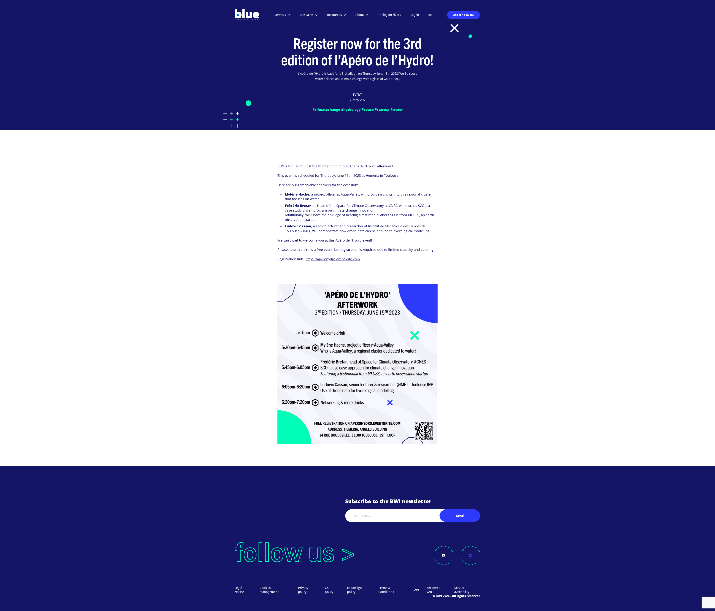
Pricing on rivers (389, 15)
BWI (280, 166)
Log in (414, 15)
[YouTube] (443, 555)
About (359, 15)
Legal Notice (239, 590)
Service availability (461, 590)
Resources (334, 15)
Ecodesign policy (354, 590)
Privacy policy (303, 590)
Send (460, 516)
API (416, 590)
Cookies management (269, 590)
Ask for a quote (463, 15)
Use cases (307, 15)
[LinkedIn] (470, 555)
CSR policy (329, 590)
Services (280, 15)
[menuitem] (430, 15)
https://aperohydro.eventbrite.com (333, 259)
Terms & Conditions (386, 590)
